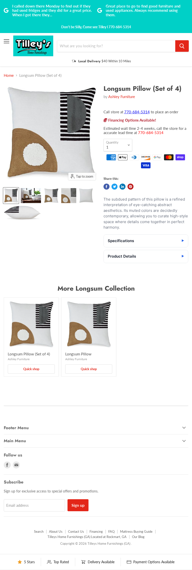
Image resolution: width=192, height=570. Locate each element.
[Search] (182, 46)
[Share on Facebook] (107, 187)
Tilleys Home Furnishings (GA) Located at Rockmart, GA (87, 537)
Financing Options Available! (131, 120)
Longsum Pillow (78, 354)
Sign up (78, 505)
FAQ (111, 531)
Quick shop (31, 369)
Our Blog (138, 537)
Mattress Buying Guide (136, 531)
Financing (96, 531)
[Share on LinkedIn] (123, 187)
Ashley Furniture (121, 96)
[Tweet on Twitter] (115, 187)
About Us (55, 531)
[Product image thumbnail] (31, 196)
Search (39, 531)
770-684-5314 (137, 112)
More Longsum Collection (96, 288)
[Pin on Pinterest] (131, 187)
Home (9, 75)
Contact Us (76, 531)
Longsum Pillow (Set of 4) (29, 354)
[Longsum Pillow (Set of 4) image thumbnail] (11, 196)
